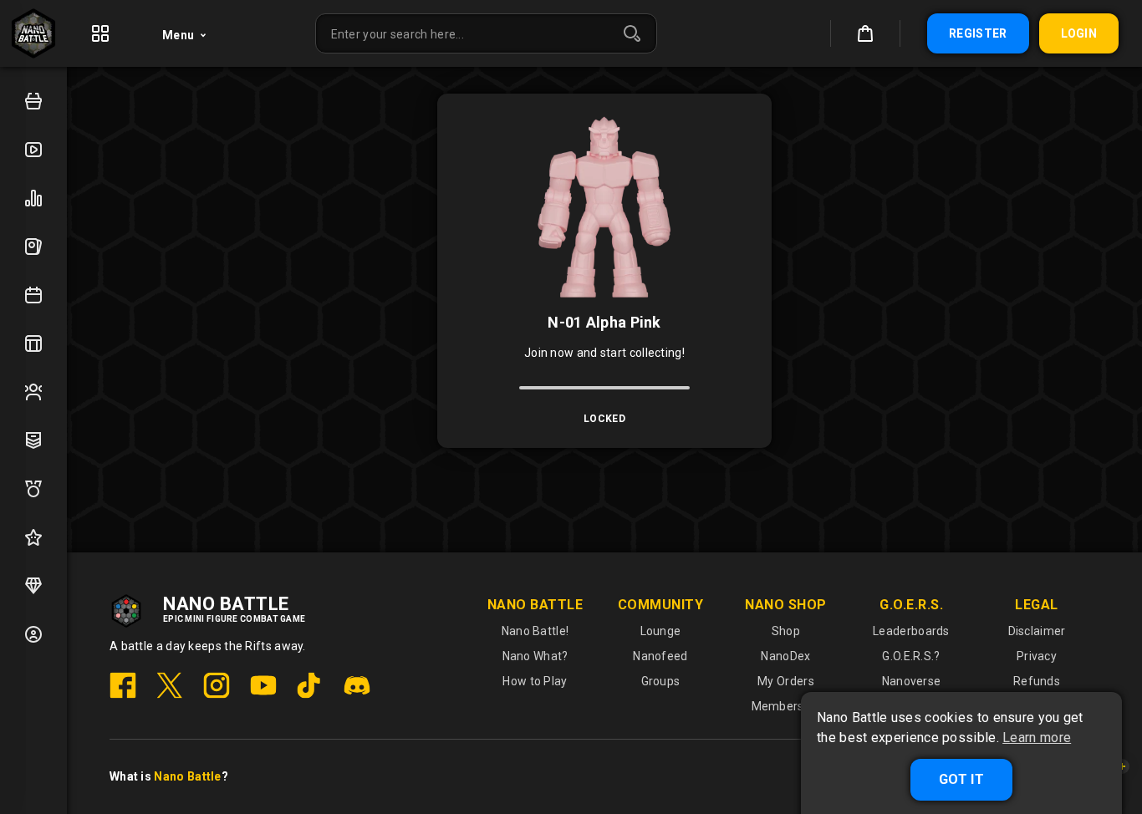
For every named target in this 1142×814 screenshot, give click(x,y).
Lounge (660, 631)
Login (1079, 33)
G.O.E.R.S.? (911, 656)
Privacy (1037, 656)
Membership (786, 706)
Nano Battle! (535, 631)
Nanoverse (911, 681)
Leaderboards (911, 631)
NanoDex (785, 656)
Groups (661, 681)
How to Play (534, 681)
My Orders (785, 681)
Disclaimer (1037, 631)
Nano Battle (187, 776)
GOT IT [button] (961, 779)
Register (978, 33)
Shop (786, 631)
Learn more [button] (1036, 738)
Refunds (1036, 681)
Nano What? (535, 656)
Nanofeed (660, 656)
